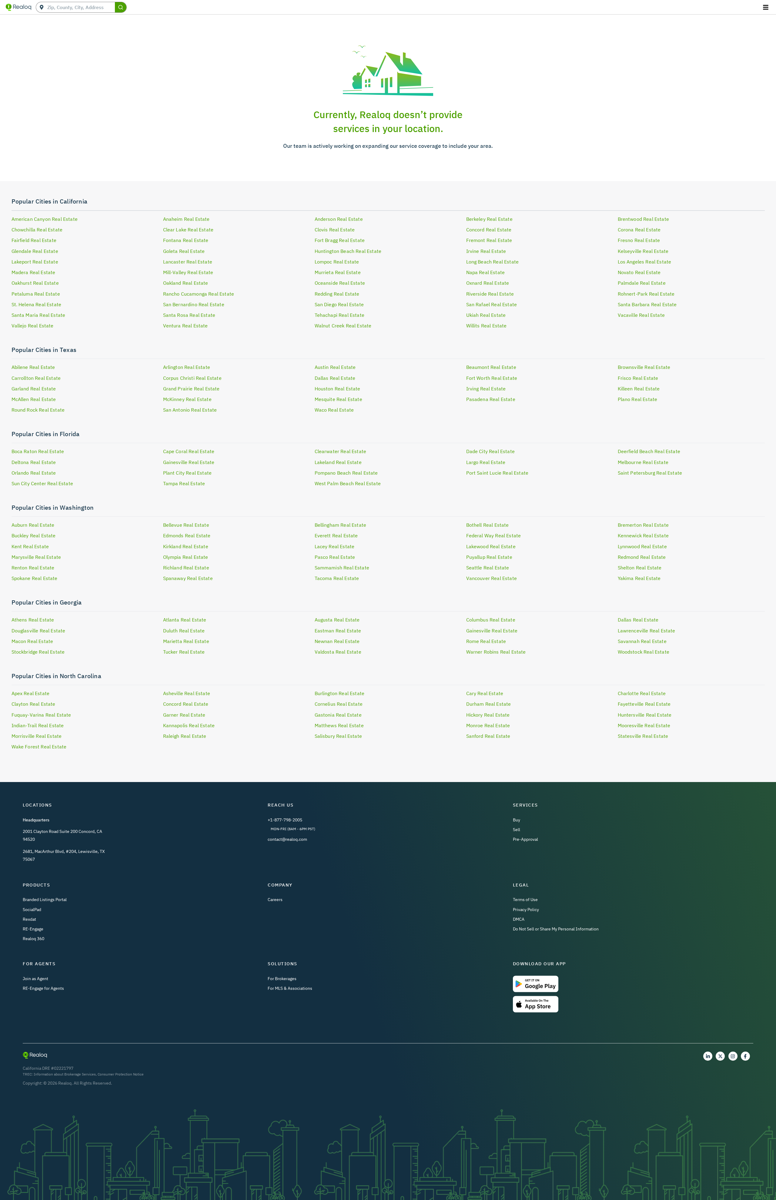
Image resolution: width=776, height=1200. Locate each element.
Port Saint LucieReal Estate (497, 473)
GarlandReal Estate (34, 389)
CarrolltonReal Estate (36, 378)
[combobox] (81, 7)
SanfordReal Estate (488, 736)
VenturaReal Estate (185, 326)
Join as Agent (35, 978)
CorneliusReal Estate (339, 704)
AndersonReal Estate (339, 219)
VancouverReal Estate (491, 578)
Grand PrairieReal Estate (191, 389)
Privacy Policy (526, 909)
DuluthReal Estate (184, 631)
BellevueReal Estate (186, 525)
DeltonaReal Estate (34, 462)
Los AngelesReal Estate (644, 262)
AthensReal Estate (33, 620)
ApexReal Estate (31, 693)
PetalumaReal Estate (36, 294)
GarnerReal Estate (184, 715)
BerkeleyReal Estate (489, 219)
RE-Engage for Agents (43, 988)
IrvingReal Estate (486, 389)
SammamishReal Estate (342, 568)
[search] (120, 7)
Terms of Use (525, 899)
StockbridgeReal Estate (38, 652)
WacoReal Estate (334, 410)
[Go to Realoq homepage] (18, 7)
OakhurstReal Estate (35, 283)
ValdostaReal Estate (338, 652)
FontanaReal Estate (186, 240)
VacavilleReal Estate (641, 315)
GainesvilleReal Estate (189, 462)
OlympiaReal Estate (185, 557)
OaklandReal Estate (185, 283)
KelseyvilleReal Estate (643, 251)
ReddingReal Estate (337, 294)
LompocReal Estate (337, 262)
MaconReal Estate (32, 641)
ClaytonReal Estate (33, 704)
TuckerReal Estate (184, 652)
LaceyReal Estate (335, 546)
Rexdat (29, 919)
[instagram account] (733, 1056)
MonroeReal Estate (488, 725)
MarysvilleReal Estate (36, 557)
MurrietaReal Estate (338, 272)
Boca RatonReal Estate (38, 451)
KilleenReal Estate (639, 389)
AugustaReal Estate (337, 620)
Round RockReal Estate (38, 410)
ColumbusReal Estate (490, 620)
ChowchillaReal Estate (37, 230)
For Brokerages (282, 978)
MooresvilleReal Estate (644, 725)
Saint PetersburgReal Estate (650, 473)
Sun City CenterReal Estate (42, 483)
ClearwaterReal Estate (340, 451)
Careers (275, 899)
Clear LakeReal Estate (188, 230)
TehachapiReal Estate (339, 315)
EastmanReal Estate (338, 631)
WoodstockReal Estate (643, 652)
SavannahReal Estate (642, 641)
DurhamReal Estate (488, 704)
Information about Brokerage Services (65, 1074)
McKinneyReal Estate (187, 399)
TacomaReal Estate (337, 578)
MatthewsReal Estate (339, 725)
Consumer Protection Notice (121, 1074)
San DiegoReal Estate (339, 304)
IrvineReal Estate (486, 251)
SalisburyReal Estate (338, 736)
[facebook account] (745, 1056)
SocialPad (32, 909)
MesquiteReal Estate (338, 399)
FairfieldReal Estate (34, 240)
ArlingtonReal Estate (186, 367)
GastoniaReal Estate (338, 715)
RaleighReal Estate (184, 736)
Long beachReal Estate (492, 262)
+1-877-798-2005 (285, 820)
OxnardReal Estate (487, 283)
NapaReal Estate (485, 272)
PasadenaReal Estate (490, 399)
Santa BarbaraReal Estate (647, 304)
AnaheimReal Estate (186, 219)
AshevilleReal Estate (186, 693)
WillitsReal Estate (486, 326)
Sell (516, 829)
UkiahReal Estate (486, 315)
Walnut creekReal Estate (343, 326)
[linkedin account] (707, 1056)
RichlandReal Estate (186, 568)
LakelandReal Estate (338, 462)
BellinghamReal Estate (340, 525)
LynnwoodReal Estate (642, 546)
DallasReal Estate (335, 378)
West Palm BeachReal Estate (348, 483)
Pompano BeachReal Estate (346, 473)
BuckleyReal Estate (34, 535)
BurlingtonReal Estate (340, 693)
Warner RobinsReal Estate (496, 652)
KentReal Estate (30, 546)
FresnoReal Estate (639, 240)
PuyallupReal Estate (489, 557)
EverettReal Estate (336, 535)
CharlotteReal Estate (642, 693)
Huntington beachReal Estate (348, 251)
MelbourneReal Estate (643, 462)
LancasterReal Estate (187, 262)
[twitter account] (720, 1056)
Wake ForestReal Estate (39, 747)
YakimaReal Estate (639, 578)
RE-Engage (33, 929)
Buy (516, 820)
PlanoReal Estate (637, 399)
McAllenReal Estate (34, 399)
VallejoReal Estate (33, 326)
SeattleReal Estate (487, 568)
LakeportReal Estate (35, 262)
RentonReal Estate (33, 568)
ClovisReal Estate (335, 230)
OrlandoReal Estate (34, 473)
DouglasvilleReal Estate (38, 631)
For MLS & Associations (290, 988)
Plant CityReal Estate (187, 473)
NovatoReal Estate (639, 272)
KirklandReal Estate (185, 546)
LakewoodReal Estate (491, 546)
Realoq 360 (33, 938)
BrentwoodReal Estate (643, 219)
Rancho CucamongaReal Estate (198, 294)
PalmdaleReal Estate (642, 283)
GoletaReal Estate (184, 251)
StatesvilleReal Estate (643, 736)
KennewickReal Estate (643, 535)
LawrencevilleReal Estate (646, 631)
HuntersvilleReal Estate (645, 715)
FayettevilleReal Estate (644, 704)
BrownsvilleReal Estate (644, 367)
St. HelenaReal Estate (37, 304)
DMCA (518, 919)
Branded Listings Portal (45, 899)
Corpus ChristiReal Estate (192, 378)
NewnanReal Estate (337, 641)
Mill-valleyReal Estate (188, 272)
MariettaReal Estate (186, 641)
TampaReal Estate (184, 483)
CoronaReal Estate (639, 230)
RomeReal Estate (486, 641)
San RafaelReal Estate (491, 304)
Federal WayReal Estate (493, 535)
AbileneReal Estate (33, 367)
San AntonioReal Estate (190, 410)
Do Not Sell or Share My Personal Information (556, 929)
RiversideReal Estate (490, 294)
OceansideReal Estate (340, 283)
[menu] (766, 7)
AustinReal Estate (335, 367)
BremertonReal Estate (643, 525)
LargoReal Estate (486, 462)
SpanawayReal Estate (188, 578)
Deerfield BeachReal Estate (649, 451)
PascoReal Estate (335, 557)
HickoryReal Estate (488, 715)
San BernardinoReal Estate (193, 304)
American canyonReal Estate (45, 219)
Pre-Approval (525, 839)
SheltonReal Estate (640, 568)
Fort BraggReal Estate (340, 240)
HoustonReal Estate (337, 389)
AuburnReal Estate (33, 525)
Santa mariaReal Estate (38, 315)
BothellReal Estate (487, 525)
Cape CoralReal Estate (189, 451)
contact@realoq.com (287, 839)
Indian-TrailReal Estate (38, 725)
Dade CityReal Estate (490, 451)
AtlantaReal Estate (184, 620)
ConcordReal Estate (489, 230)
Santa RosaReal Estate (189, 315)
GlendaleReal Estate (35, 251)
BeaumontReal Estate (491, 367)
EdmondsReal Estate (187, 535)
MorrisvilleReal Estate (37, 736)
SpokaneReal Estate (35, 578)
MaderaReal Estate (33, 272)
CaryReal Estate (484, 693)
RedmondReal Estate (642, 557)
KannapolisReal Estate (189, 725)
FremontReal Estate (489, 240)
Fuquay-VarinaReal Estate (41, 715)
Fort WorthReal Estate (491, 378)
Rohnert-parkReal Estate (646, 294)
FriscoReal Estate (638, 378)
